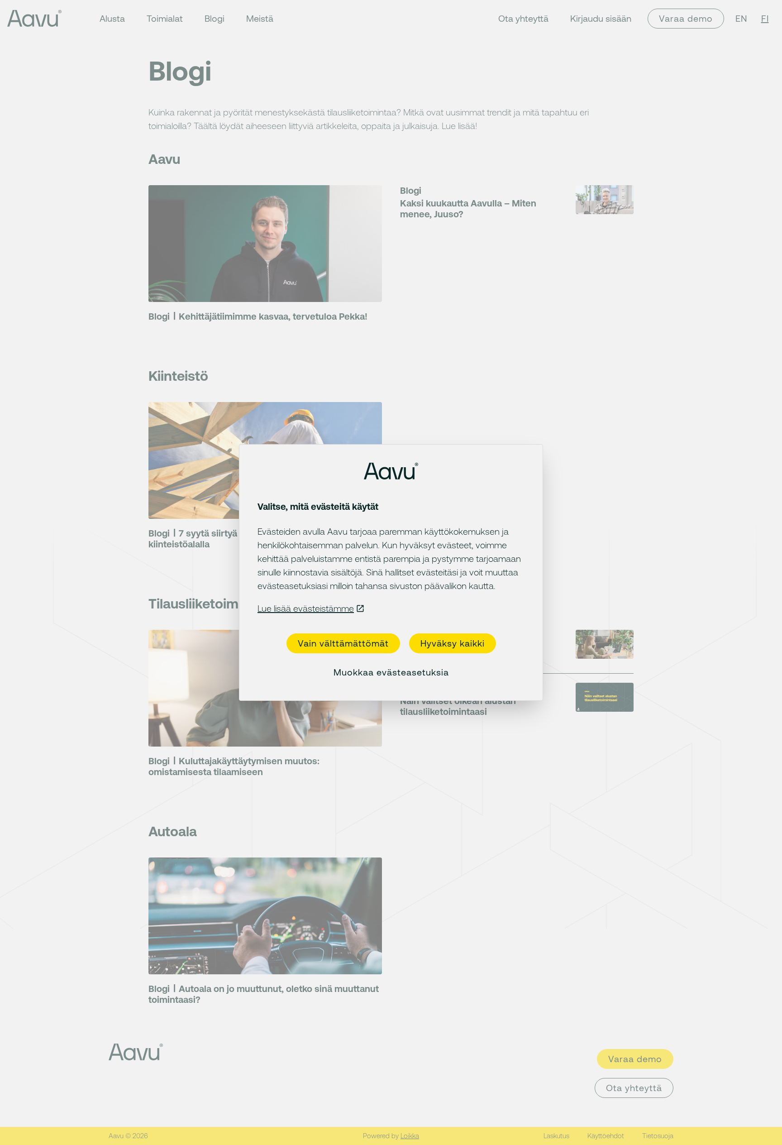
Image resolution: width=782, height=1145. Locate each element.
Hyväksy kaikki (452, 643)
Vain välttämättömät (343, 643)
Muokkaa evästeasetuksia (391, 672)
